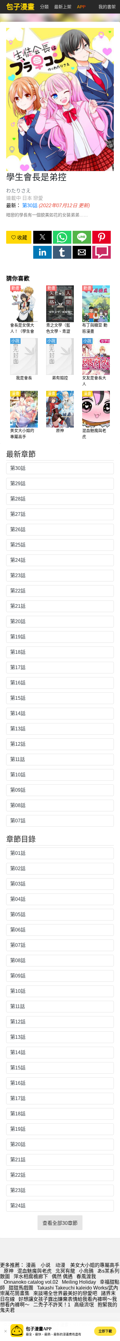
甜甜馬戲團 (21, 1287)
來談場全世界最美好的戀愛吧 (65, 1293)
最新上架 (62, 6)
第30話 (30, 205)
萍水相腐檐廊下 (31, 1276)
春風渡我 (86, 1276)
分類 (44, 6)
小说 (45, 1265)
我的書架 (107, 6)
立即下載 (105, 1331)
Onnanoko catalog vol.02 (31, 1282)
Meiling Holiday (79, 1282)
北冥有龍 (65, 1271)
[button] (42, 237)
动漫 (60, 1265)
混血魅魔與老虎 (34, 1271)
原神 (9, 1271)
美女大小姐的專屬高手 (94, 1265)
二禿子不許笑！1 (51, 1304)
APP (81, 6)
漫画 (31, 1265)
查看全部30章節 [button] (60, 1223)
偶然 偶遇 (62, 1276)
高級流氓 (84, 1304)
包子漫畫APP (39, 1329)
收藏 (21, 237)
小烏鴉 (86, 1271)
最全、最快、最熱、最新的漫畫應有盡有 (53, 1334)
